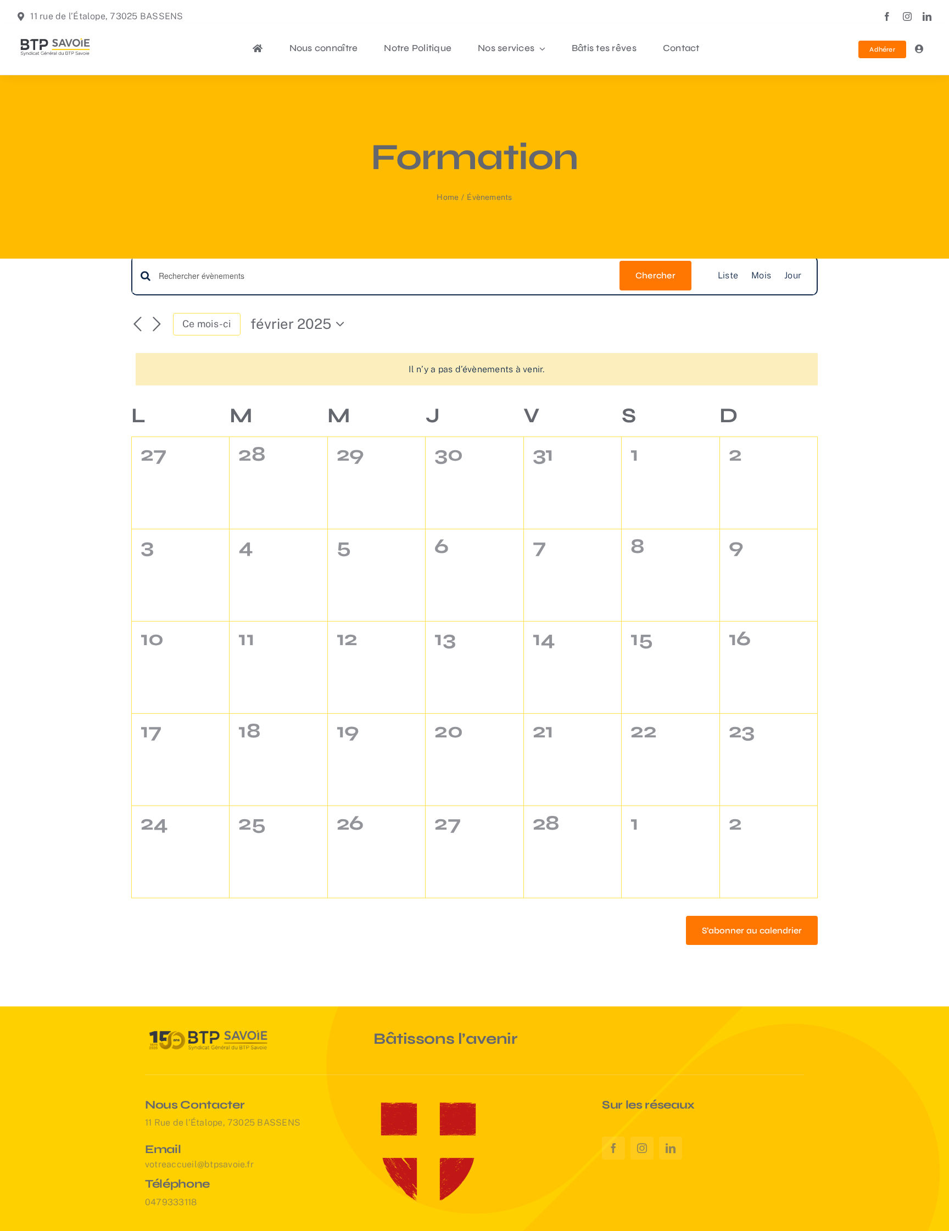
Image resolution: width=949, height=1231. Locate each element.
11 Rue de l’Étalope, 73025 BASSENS (222, 1122)
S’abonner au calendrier (752, 930)
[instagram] (907, 16)
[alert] (477, 369)
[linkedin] (927, 16)
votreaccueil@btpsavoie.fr (199, 1164)
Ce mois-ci (206, 323)
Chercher (655, 275)
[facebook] (887, 16)
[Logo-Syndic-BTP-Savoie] (55, 38)
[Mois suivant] (156, 324)
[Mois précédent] (137, 324)
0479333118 (171, 1202)
